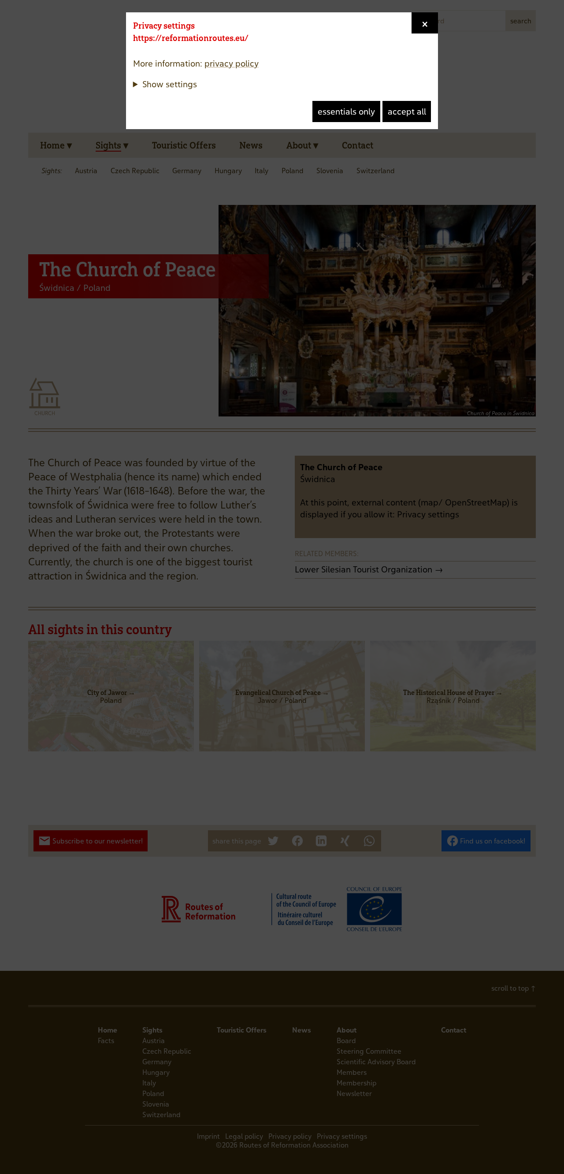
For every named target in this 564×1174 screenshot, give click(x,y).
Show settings (169, 84)
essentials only (346, 111)
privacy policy (231, 63)
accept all (407, 111)
